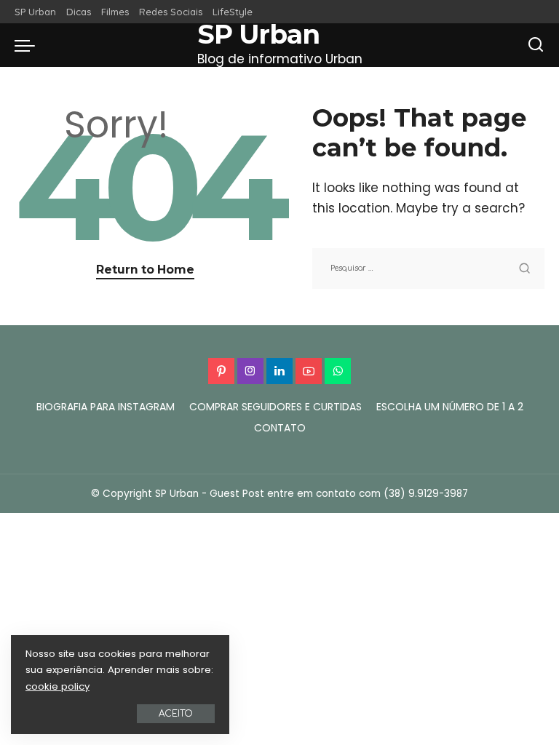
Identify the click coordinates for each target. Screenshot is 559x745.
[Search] (535, 45)
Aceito (176, 714)
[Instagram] (250, 371)
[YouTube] (309, 371)
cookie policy (57, 686)
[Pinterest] (221, 371)
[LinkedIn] (279, 371)
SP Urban (258, 34)
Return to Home (145, 269)
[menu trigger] (28, 45)
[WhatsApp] (338, 371)
